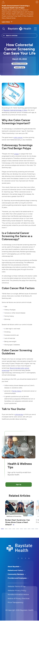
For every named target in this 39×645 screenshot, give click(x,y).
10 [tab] (36, 528)
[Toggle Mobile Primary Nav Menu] (35, 29)
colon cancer (18, 137)
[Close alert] (37, 2)
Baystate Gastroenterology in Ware (15, 110)
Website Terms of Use (16, 587)
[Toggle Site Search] (3, 29)
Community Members (16, 574)
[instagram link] (18, 558)
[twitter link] (21, 558)
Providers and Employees (17, 578)
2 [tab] (6, 528)
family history (16, 391)
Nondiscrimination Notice (18, 594)
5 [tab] (17, 528)
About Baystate (14, 567)
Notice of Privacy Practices (18, 599)
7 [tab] (25, 528)
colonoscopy (19, 414)
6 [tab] (21, 528)
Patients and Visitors (15, 570)
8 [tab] (29, 528)
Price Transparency (15, 602)
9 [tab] (32, 528)
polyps (16, 154)
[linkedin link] (28, 558)
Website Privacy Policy (17, 591)
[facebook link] (25, 558)
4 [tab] (13, 528)
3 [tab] (10, 528)
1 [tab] (2, 528)
